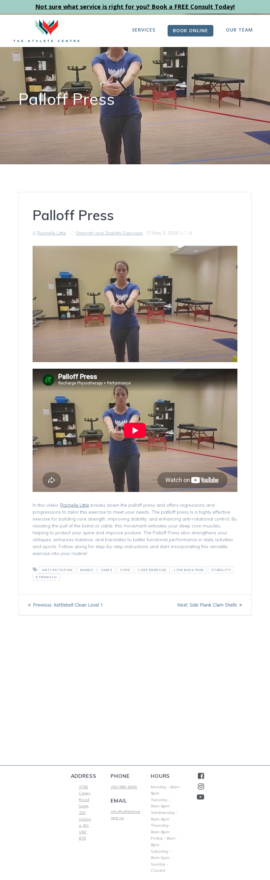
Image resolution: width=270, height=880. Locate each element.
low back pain (189, 570)
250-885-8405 (124, 786)
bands (87, 570)
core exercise (152, 570)
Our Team (239, 30)
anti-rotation (57, 570)
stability (221, 570)
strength (46, 577)
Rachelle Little (51, 233)
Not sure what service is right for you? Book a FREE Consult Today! (135, 7)
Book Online (190, 30)
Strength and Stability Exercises (109, 233)
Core (125, 570)
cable (107, 570)
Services (143, 30)
